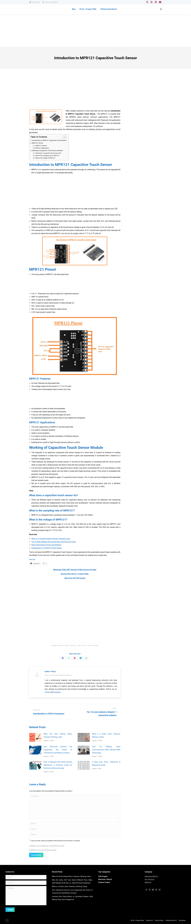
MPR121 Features (41, 145)
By (73, 645)
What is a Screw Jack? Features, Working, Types (106, 735)
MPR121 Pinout (37, 143)
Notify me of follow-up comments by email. (48, 846)
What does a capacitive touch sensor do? (48, 153)
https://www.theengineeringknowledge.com (58, 675)
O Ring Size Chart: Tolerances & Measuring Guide (106, 763)
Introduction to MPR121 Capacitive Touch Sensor (49, 140)
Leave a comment (92, 645)
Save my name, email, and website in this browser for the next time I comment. (55, 841)
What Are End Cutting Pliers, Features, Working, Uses (58, 735)
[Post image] (35, 737)
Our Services (149, 879)
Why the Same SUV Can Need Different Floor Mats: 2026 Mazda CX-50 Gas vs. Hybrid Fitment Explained (72, 881)
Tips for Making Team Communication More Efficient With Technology (106, 750)
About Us (148, 882)
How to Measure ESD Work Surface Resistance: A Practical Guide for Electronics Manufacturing (58, 765)
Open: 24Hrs (36, 2)
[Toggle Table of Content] (63, 137)
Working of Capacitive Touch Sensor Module (47, 151)
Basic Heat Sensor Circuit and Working (46, 545)
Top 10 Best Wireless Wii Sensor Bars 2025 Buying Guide (53, 542)
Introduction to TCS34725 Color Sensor (46, 548)
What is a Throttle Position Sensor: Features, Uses (50, 539)
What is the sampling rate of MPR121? (47, 155)
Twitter (47, 692)
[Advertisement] (66, 30)
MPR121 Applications (42, 148)
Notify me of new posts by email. (44, 850)
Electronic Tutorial (63, 645)
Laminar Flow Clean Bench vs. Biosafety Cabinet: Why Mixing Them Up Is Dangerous (72, 898)
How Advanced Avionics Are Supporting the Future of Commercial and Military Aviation (58, 750)
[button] (74, 463)
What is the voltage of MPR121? (45, 158)
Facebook (57, 692)
